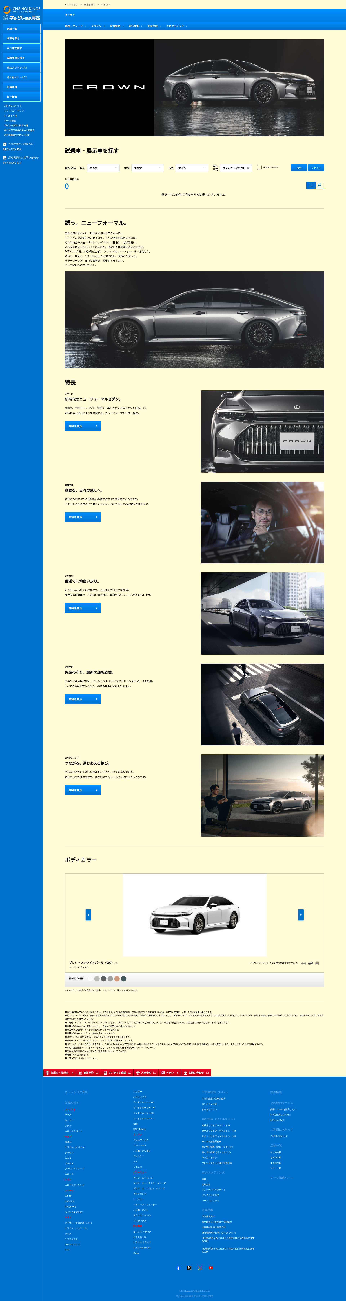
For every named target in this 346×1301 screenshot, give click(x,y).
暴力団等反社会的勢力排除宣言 (19, 130)
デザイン (96, 26)
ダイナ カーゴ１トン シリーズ (149, 1182)
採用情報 (276, 1092)
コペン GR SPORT (73, 1211)
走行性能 (134, 26)
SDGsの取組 (10, 121)
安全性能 (153, 26)
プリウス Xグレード (75, 1168)
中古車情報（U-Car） (215, 1092)
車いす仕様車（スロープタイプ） (218, 1146)
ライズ (68, 1233)
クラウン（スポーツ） (75, 1147)
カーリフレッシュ (210, 1200)
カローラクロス (72, 1244)
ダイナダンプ (139, 1193)
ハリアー (137, 1091)
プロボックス (139, 1220)
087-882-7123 (12, 162)
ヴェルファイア (141, 1139)
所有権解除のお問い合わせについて (219, 1232)
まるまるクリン (209, 1109)
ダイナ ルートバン (143, 1177)
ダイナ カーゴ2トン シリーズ (149, 1188)
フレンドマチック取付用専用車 (217, 1162)
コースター (138, 1199)
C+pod (136, 1252)
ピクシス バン (140, 1236)
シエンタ (137, 1166)
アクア (68, 1125)
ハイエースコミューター (145, 1204)
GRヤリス (69, 1201)
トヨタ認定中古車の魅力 (214, 1098)
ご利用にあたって (12, 106)
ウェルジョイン (209, 1157)
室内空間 (115, 26)
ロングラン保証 (209, 1103)
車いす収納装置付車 (211, 1141)
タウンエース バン (142, 1215)
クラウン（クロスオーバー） (79, 1222)
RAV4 (67, 1249)
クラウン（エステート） (77, 1228)
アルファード (140, 1145)
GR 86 (68, 1195)
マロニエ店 (275, 1168)
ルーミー (69, 1120)
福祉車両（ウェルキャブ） (219, 1119)
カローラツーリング (74, 1184)
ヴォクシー (138, 1155)
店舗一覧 (276, 1145)
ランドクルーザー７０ (144, 1107)
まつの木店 (275, 1162)
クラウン (70, 15)
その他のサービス (281, 1102)
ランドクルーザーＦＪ (144, 1118)
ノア (135, 1161)
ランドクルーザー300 (143, 1102)
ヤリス (68, 1114)
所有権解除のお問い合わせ (17, 135)
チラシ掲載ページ (281, 1177)
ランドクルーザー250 (143, 1112)
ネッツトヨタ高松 (76, 1092)
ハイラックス (139, 1096)
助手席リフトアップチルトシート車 (219, 1130)
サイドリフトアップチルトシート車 (219, 1136)
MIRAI (68, 1141)
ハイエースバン (140, 1209)
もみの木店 (275, 1157)
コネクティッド (175, 26)
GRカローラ (71, 1206)
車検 (204, 1179)
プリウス (69, 1163)
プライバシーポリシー (15, 111)
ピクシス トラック (142, 1242)
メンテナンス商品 (210, 1195)
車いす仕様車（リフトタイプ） (217, 1152)
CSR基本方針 (10, 116)
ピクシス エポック (142, 1231)
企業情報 (207, 1210)
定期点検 (206, 1184)
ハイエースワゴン (142, 1150)
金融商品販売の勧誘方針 (16, 125)
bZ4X (135, 1123)
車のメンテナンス (213, 1172)
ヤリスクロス (71, 1238)
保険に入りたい (277, 1119)
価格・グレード (74, 26)
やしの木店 (275, 1152)
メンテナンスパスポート (214, 1189)
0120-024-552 (12, 148)
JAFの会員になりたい (280, 1114)
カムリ (68, 1157)
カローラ (69, 1173)
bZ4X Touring (139, 1128)
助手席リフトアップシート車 (216, 1125)
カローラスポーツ (73, 1130)
